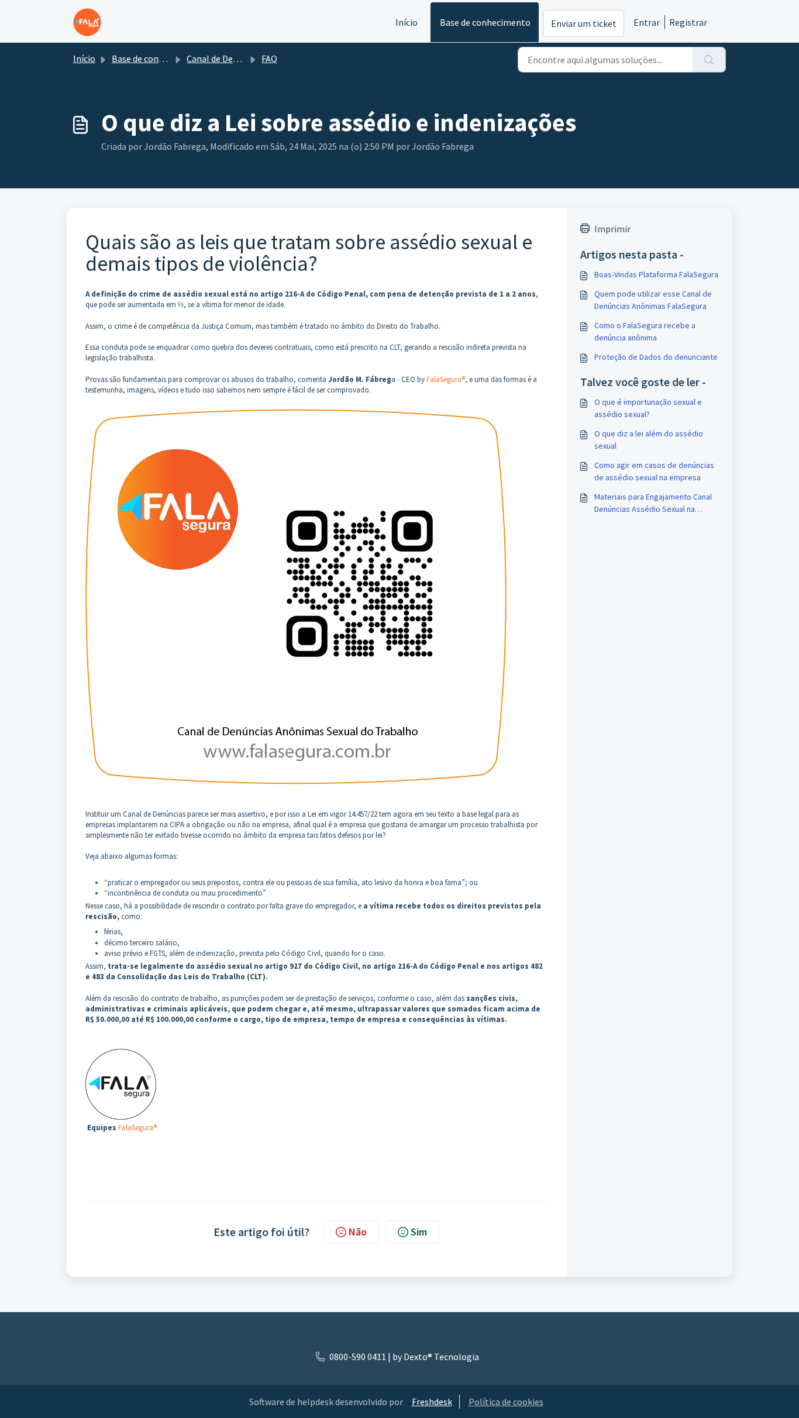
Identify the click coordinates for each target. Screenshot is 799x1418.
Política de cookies (506, 1401)
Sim (419, 1231)
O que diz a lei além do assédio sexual (648, 439)
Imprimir (612, 229)
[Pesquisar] (709, 60)
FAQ (269, 58)
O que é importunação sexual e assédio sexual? (648, 408)
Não (358, 1231)
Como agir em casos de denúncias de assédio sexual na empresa (654, 471)
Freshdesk (432, 1401)
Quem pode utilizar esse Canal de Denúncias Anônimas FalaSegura (653, 299)
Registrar (688, 22)
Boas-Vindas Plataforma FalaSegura (656, 274)
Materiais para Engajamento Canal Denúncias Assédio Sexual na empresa (653, 503)
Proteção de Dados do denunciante (656, 357)
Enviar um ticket (584, 23)
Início (406, 22)
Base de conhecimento (485, 22)
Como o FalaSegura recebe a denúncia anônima (644, 331)
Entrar (646, 22)
